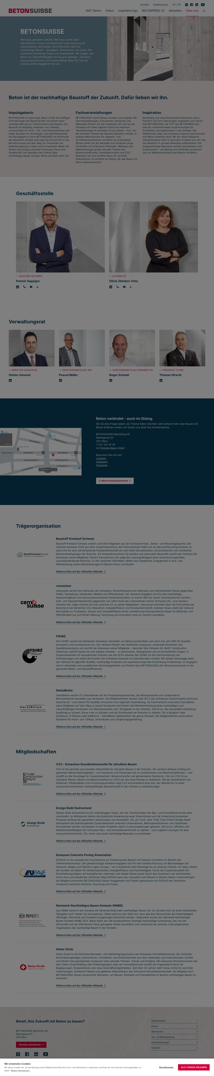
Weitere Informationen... (21, 1071)
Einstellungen (166, 1067)
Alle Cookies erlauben (194, 1067)
